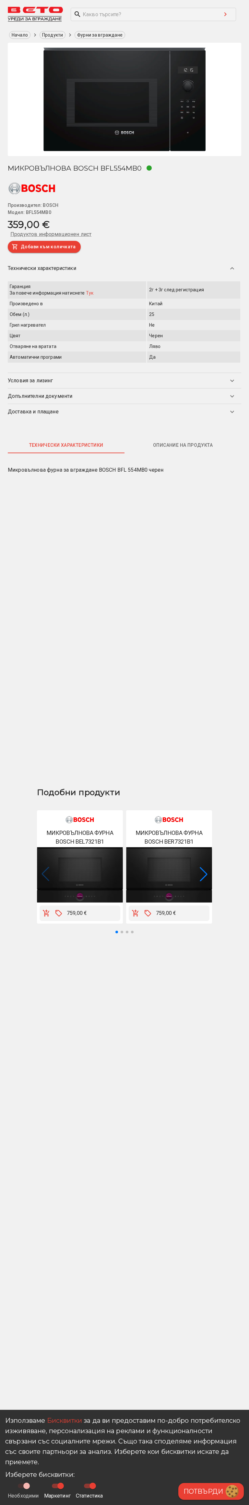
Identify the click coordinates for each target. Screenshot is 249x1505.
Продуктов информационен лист (50, 234)
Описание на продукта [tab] (183, 445)
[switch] (60, 1486)
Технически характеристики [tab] (66, 445)
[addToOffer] (58, 913)
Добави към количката (48, 246)
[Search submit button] (225, 14)
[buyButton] (46, 913)
